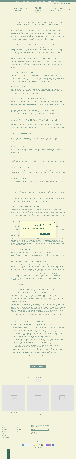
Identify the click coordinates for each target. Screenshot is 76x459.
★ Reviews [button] (8, 454)
